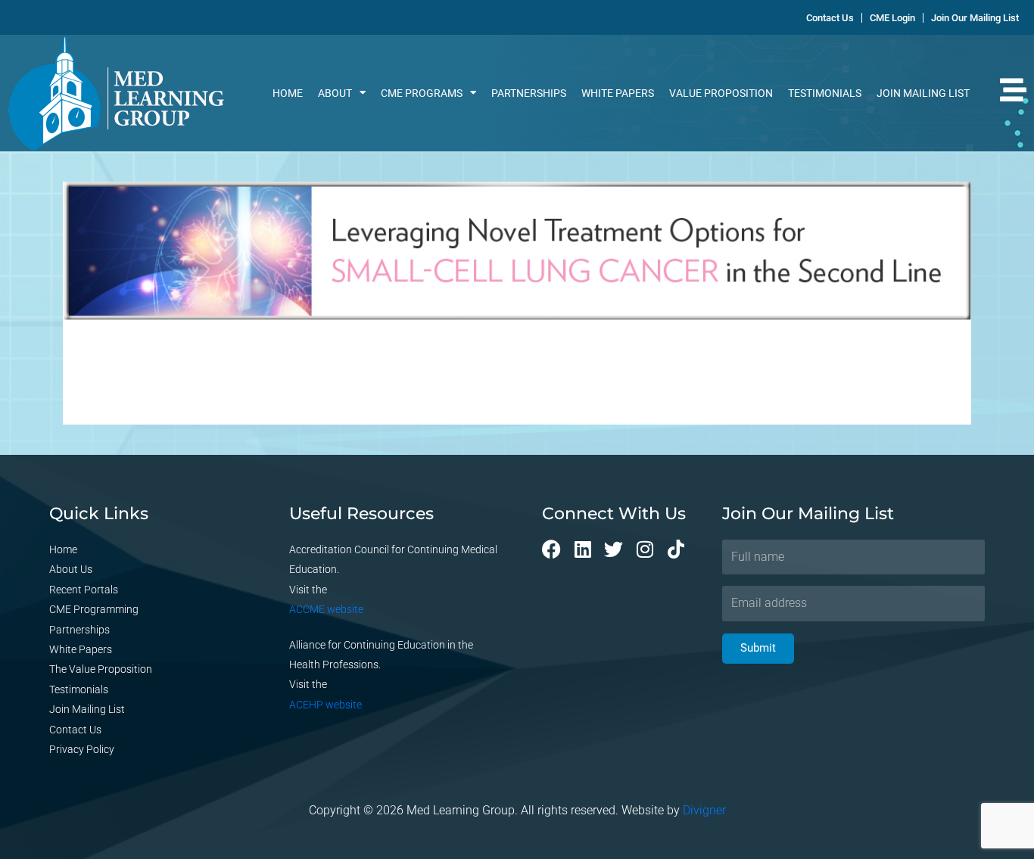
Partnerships (528, 93)
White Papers (617, 93)
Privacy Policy (81, 749)
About (335, 93)
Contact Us (75, 730)
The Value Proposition (100, 669)
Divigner (704, 810)
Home (288, 93)
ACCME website (326, 609)
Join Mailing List (923, 93)
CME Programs (421, 93)
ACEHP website (325, 705)
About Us (70, 569)
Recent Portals (83, 590)
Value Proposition (721, 93)
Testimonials (824, 93)
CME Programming (94, 609)
